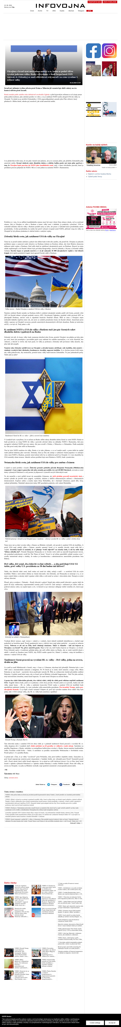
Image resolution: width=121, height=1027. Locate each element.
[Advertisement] (60, 26)
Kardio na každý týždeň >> (109, 167)
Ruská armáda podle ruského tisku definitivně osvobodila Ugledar (27, 94)
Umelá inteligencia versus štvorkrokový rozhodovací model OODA (68, 920)
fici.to (106, 230)
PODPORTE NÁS (95, 2)
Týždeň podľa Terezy (95, 176)
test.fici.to (113, 230)
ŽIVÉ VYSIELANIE (110, 2)
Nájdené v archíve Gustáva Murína (99, 174)
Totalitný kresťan (93, 165)
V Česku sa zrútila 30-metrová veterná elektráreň (68, 884)
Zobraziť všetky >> (76, 823)
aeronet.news (13, 778)
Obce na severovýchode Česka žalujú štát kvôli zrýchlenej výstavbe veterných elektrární (49, 911)
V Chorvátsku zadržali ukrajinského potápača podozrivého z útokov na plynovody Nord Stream (70, 943)
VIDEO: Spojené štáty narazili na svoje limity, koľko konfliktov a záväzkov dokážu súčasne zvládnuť (49, 963)
